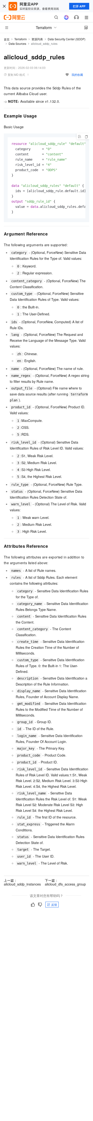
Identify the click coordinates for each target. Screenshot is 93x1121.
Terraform (20, 39)
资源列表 (37, 39)
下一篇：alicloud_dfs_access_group (65, 882)
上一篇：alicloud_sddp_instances (22, 882)
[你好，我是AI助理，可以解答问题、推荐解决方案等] (66, 17)
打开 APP (79, 6)
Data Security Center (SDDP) (66, 39)
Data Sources (17, 43)
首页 (7, 39)
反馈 (54, 904)
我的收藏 (77, 74)
